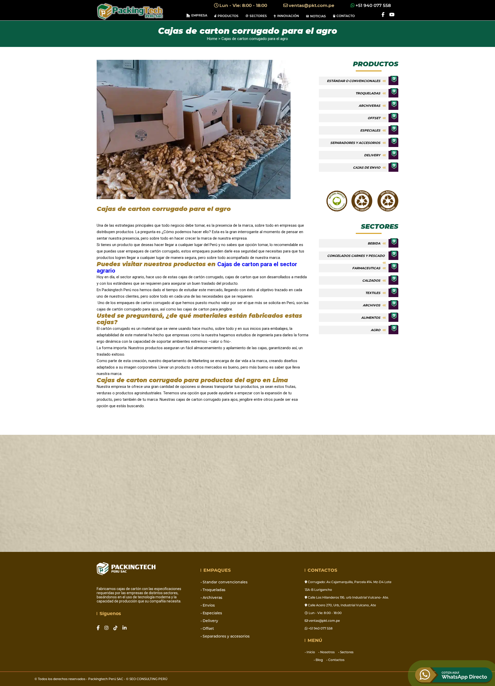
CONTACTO (345, 16)
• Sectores (345, 652)
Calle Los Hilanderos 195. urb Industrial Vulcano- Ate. (348, 597)
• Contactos (335, 660)
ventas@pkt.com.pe (312, 5)
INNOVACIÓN (288, 16)
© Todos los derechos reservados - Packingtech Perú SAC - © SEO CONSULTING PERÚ (101, 679)
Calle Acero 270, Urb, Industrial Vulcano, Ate (341, 605)
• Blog (318, 660)
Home (212, 38)
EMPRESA (199, 15)
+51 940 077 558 (374, 5)
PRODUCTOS (228, 16)
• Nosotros (326, 652)
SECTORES (258, 16)
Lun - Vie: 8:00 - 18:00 (243, 5)
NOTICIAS (318, 16)
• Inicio (310, 652)
